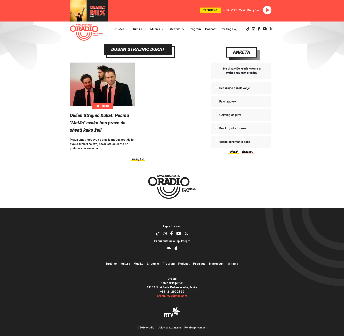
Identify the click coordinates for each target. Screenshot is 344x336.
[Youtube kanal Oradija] (264, 29)
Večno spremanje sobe (234, 142)
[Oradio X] (271, 29)
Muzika (155, 29)
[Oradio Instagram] (254, 29)
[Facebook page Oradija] (259, 29)
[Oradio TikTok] (248, 29)
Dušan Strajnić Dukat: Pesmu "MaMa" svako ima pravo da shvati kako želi (99, 123)
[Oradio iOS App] (176, 248)
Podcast (210, 29)
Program (195, 29)
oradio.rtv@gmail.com (172, 296)
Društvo (118, 29)
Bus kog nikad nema (232, 128)
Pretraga (227, 29)
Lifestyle (174, 29)
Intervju (102, 106)
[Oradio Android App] (168, 248)
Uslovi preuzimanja (169, 327)
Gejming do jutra (230, 115)
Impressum (216, 263)
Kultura (137, 29)
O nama (233, 263)
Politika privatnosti (195, 327)
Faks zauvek (227, 101)
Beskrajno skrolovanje (234, 88)
